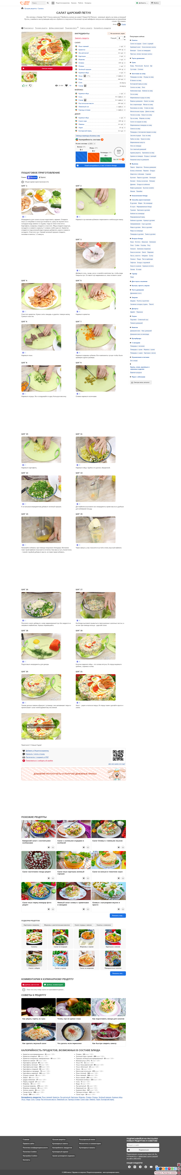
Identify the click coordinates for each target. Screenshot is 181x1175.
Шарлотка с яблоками (137, 174)
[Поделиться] (179, 1169)
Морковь (82, 59)
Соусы (134, 316)
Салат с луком (60, 968)
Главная (26, 1139)
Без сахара (133, 360)
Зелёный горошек (85, 69)
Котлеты (137, 242)
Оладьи (152, 170)
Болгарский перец (85, 131)
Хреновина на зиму (148, 153)
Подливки (133, 319)
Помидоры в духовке (137, 234)
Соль (80, 82)
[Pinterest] (169, 1168)
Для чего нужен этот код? (117, 764)
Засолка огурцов (135, 135)
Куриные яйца (84, 73)
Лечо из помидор (135, 146)
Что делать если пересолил (69, 1043)
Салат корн (83, 121)
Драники (133, 184)
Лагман (132, 269)
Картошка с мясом (150, 353)
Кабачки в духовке (136, 220)
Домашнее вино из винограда (139, 334)
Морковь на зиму (144, 118)
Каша (132, 242)
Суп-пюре (133, 69)
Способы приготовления (141, 200)
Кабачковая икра (135, 91)
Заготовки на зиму (138, 73)
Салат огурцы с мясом (83, 925)
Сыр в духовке (146, 224)
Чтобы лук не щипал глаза (69, 1019)
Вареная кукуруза (136, 372)
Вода (80, 79)
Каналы (73, 3)
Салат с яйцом (34, 968)
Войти (156, 3)
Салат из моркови (87, 968)
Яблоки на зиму (148, 104)
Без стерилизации (136, 104)
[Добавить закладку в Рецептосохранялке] (66, 86)
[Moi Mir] (166, 1168)
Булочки (133, 177)
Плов (132, 245)
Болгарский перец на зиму (138, 84)
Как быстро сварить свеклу (104, 1043)
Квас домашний (147, 331)
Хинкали (133, 249)
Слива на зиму (149, 108)
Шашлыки (145, 242)
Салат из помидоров (143, 50)
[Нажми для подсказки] (102, 139)
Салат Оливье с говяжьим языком (107, 841)
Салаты (134, 40)
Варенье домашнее (136, 101)
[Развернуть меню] (179, 1173)
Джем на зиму (149, 111)
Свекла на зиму (135, 128)
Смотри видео (47, 68)
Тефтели (133, 262)
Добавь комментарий (56, 28)
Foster (124, 24)
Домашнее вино (135, 331)
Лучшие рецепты (58, 1139)
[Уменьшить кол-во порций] (125, 39)
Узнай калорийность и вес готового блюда (101, 165)
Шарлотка (139, 167)
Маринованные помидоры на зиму (141, 125)
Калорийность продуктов (102, 28)
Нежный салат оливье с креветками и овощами (73, 904)
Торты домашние (138, 58)
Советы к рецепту (86, 28)
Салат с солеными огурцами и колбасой (70, 842)
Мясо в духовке (147, 227)
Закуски (135, 297)
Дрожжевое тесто (135, 293)
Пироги (132, 167)
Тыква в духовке (150, 234)
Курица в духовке (149, 220)
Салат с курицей (148, 43)
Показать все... (117, 973)
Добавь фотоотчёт (32, 984)
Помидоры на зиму (136, 77)
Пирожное (139, 312)
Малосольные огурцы (137, 111)
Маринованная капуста (137, 142)
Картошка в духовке (143, 210)
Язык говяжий (84, 46)
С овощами (136, 343)
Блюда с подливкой (143, 262)
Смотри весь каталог (141, 382)
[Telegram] (175, 1168)
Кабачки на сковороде (137, 213)
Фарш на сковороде (136, 231)
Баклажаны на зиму (136, 108)
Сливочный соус (143, 319)
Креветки (82, 50)
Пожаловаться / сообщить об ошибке (39, 760)
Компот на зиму (149, 101)
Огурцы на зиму (149, 77)
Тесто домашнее (138, 290)
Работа (80, 3)
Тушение (133, 210)
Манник (132, 191)
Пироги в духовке (142, 177)
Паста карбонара (147, 259)
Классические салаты (149, 47)
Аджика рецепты (135, 153)
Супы (134, 62)
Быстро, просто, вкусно (141, 285)
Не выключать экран (118, 33)
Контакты (26, 1160)
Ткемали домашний (136, 323)
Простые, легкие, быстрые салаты (141, 54)
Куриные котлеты (148, 266)
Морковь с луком (149, 349)
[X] (160, 1168)
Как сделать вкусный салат (34, 1043)
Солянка (140, 69)
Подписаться (144, 1150)
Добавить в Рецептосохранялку (37, 751)
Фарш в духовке (135, 227)
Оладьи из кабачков (143, 184)
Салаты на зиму (135, 87)
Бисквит (132, 181)
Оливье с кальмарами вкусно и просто (106, 904)
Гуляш (151, 255)
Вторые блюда (137, 238)
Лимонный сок (84, 107)
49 (26, 85)
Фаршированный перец (137, 217)
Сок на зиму (134, 94)
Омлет (144, 252)
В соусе (132, 206)
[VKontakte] (157, 1168)
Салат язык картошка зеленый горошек (70, 873)
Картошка (82, 56)
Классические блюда (139, 195)
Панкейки (139, 191)
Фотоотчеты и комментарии (90, 1143)
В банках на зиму (135, 80)
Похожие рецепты (41, 28)
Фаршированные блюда (144, 206)
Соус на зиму (146, 135)
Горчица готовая (84, 110)
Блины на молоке (142, 181)
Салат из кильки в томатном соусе (107, 872)
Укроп (81, 127)
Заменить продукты (82, 38)
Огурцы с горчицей (150, 156)
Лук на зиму (134, 118)
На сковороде (148, 203)
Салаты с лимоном (104, 925)
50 (70, 85)
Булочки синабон (148, 188)
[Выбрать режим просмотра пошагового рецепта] (24, 216)
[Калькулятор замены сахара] (85, 85)
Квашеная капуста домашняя (139, 159)
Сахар (81, 86)
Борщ (132, 66)
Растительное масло (86, 103)
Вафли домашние (136, 188)
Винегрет (133, 50)
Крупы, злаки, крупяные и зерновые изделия (139, 368)
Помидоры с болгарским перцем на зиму (143, 132)
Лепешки (152, 181)
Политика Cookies (30, 1152)
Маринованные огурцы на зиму (140, 97)
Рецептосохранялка (63, 3)
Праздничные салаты (113, 968)
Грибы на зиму (134, 139)
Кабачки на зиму (147, 91)
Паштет (151, 304)
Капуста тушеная (135, 266)
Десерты (135, 308)
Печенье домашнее (150, 167)
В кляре (138, 269)
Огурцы (81, 66)
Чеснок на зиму (135, 115)
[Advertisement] (144, 20)
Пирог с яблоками (138, 377)
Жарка (140, 203)
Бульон (146, 66)
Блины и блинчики (136, 170)
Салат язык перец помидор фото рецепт (36, 904)
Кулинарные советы (60, 1143)
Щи (151, 66)
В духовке (133, 203)
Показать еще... (117, 915)
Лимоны (81, 124)
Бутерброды (136, 338)
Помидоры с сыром (136, 353)
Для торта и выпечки (139, 281)
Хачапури (152, 177)
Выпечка (135, 164)
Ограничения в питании (140, 357)
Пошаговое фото (72, 28)
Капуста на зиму (147, 115)
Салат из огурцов (135, 43)
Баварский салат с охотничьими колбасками (36, 842)
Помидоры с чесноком (137, 346)
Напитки (135, 327)
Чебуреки (145, 255)
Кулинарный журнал (60, 1152)
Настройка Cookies (30, 1156)
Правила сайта (28, 1143)
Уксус (81, 76)
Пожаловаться (29, 28)
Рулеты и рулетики (143, 301)
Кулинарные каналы (87, 1148)
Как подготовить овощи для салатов (108, 1019)
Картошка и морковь (31, 925)
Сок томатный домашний (138, 149)
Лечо (143, 87)
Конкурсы (88, 3)
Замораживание (135, 224)
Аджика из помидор (136, 156)
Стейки (137, 245)
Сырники (148, 174)
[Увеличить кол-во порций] (125, 37)
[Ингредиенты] (179, 1164)
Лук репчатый (84, 53)
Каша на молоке (135, 252)
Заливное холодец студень (139, 304)
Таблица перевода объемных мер (88, 136)
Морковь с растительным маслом (57, 925)
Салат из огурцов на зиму (138, 122)
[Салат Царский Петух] (29, 77)
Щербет (132, 312)
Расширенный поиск (87, 1139)
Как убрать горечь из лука (34, 1019)
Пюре (132, 277)
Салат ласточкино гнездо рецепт (36, 872)
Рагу (148, 245)
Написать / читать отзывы (35, 754)
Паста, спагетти (135, 255)
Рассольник (139, 66)
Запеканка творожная (144, 249)
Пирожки (146, 170)
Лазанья (133, 259)
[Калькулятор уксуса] (85, 76)
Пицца (139, 259)
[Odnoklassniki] (163, 1168)
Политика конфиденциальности (35, 1148)
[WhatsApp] (172, 1168)
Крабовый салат (135, 47)
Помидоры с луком (136, 349)
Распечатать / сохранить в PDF (37, 757)
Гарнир (134, 274)
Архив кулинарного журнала (63, 1156)
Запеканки (152, 242)
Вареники (150, 252)
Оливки (81, 63)
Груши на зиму (145, 139)
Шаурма (132, 301)
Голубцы (143, 245)
